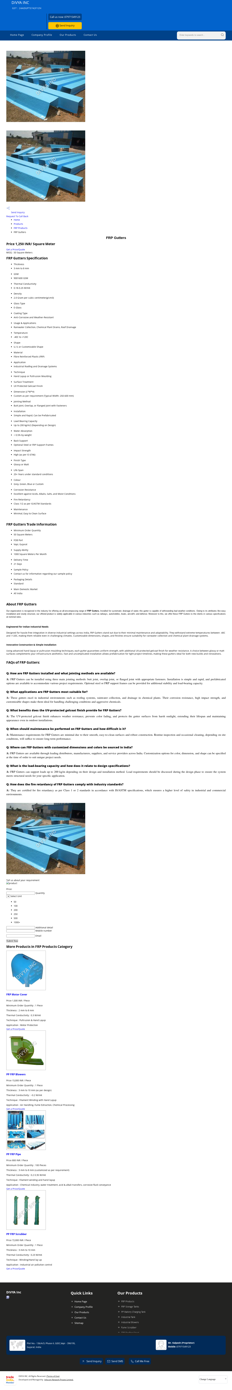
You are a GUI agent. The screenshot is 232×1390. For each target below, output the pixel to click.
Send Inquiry (66, 25)
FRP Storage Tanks (130, 1306)
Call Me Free (142, 1361)
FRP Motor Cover (16, 994)
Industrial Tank (128, 1317)
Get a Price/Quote (15, 249)
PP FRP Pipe (13, 1154)
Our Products (68, 34)
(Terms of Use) (52, 1376)
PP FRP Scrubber (16, 1234)
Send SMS (117, 1361)
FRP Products (20, 227)
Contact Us (90, 34)
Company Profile (42, 34)
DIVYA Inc (26, 5)
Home (17, 219)
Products (18, 223)
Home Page (17, 34)
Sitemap (78, 1323)
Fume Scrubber (128, 1327)
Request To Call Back (17, 216)
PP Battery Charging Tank (133, 1311)
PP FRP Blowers (16, 1074)
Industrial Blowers (130, 1322)
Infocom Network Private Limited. (58, 1379)
